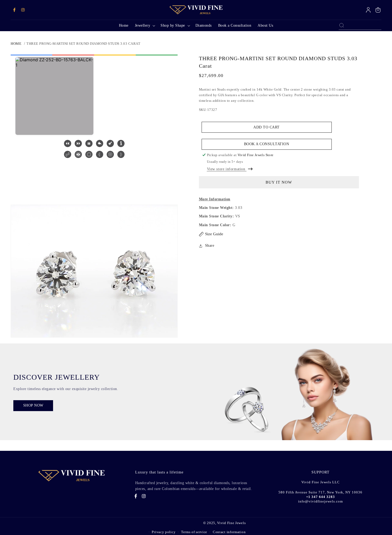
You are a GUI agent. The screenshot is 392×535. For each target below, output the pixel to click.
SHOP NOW (33, 405)
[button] (145, 25)
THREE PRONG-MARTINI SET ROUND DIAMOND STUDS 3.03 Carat (83, 44)
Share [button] (209, 246)
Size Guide (214, 234)
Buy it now (279, 182)
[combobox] (360, 25)
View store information (227, 169)
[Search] (341, 25)
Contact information (229, 532)
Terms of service (194, 532)
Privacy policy (163, 532)
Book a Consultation (266, 144)
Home (16, 44)
